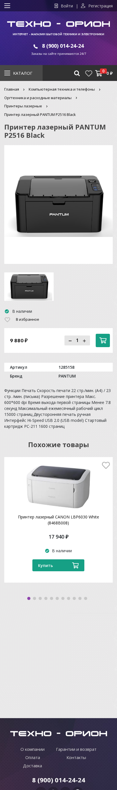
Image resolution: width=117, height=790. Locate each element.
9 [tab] (74, 598)
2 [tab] (34, 598)
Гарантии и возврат (76, 749)
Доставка (32, 765)
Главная (11, 89)
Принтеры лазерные (23, 106)
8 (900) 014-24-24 (63, 45)
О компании (32, 749)
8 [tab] (68, 598)
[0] (98, 73)
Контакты (76, 757)
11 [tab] (85, 598)
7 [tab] (62, 598)
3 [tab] (40, 598)
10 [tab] (80, 598)
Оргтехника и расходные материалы (38, 97)
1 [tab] (28, 598)
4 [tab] (45, 598)
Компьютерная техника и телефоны (62, 89)
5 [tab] (51, 598)
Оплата (32, 757)
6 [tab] (57, 598)
